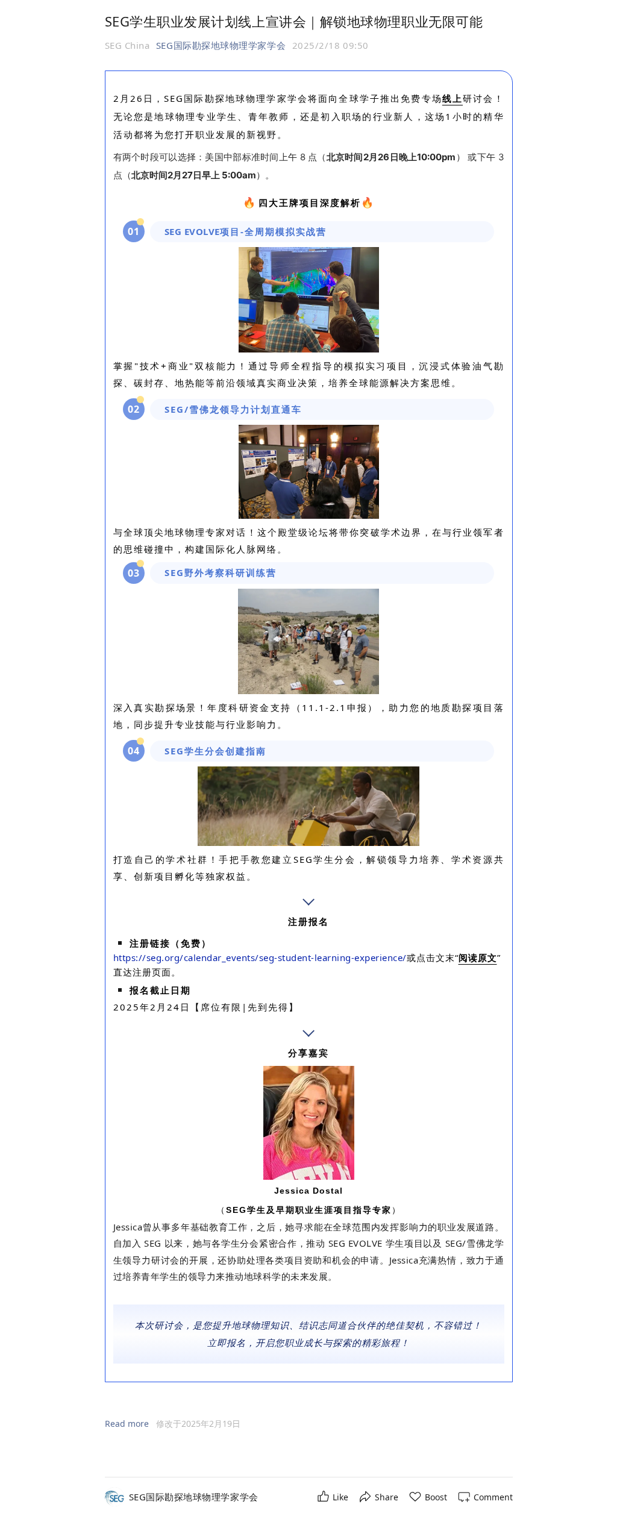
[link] (193, 1497)
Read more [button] (127, 1423)
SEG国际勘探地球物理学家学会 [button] (221, 45)
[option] (198, 1424)
